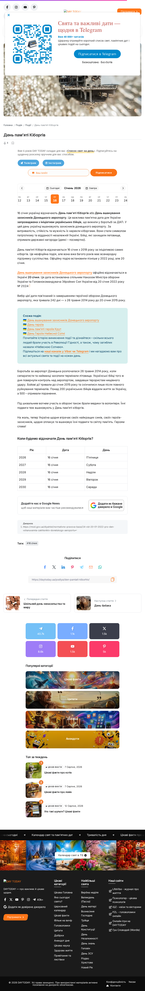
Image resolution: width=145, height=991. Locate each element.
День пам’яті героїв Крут (44, 329)
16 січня (32, 543)
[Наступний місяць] (123, 188)
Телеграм (30, 162)
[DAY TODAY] (12, 881)
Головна (8, 125)
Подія (19, 125)
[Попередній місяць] (22, 188)
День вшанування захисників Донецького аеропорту (54, 272)
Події (28, 125)
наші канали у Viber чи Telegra (65, 351)
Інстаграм (54, 162)
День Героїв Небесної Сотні (46, 333)
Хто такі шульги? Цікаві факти (62, 811)
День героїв (35, 324)
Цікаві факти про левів (58, 791)
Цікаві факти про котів (58, 772)
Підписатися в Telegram (97, 54)
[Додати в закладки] (12, 143)
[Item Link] (72, 680)
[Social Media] (41, 631)
